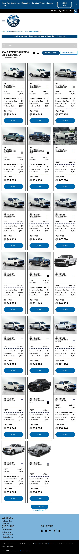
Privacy (22, 551)
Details (13, 121)
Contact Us (5, 523)
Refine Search (50, 53)
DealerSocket (51, 544)
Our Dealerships (7, 521)
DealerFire (38, 544)
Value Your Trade (7, 535)
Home (3, 31)
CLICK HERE (64, 4)
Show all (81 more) (39, 510)
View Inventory (7, 530)
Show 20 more (39, 507)
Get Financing (6, 532)
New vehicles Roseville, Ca (15, 31)
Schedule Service (7, 537)
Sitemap (28, 551)
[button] (75, 11)
